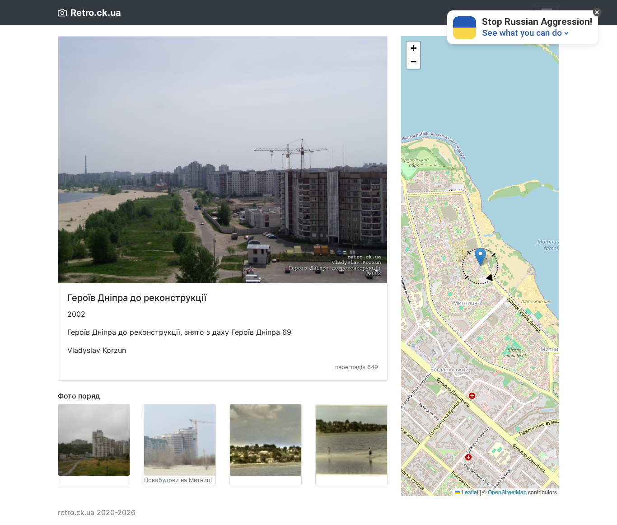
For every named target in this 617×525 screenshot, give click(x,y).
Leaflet (469, 492)
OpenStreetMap (507, 492)
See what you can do (522, 33)
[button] (480, 266)
